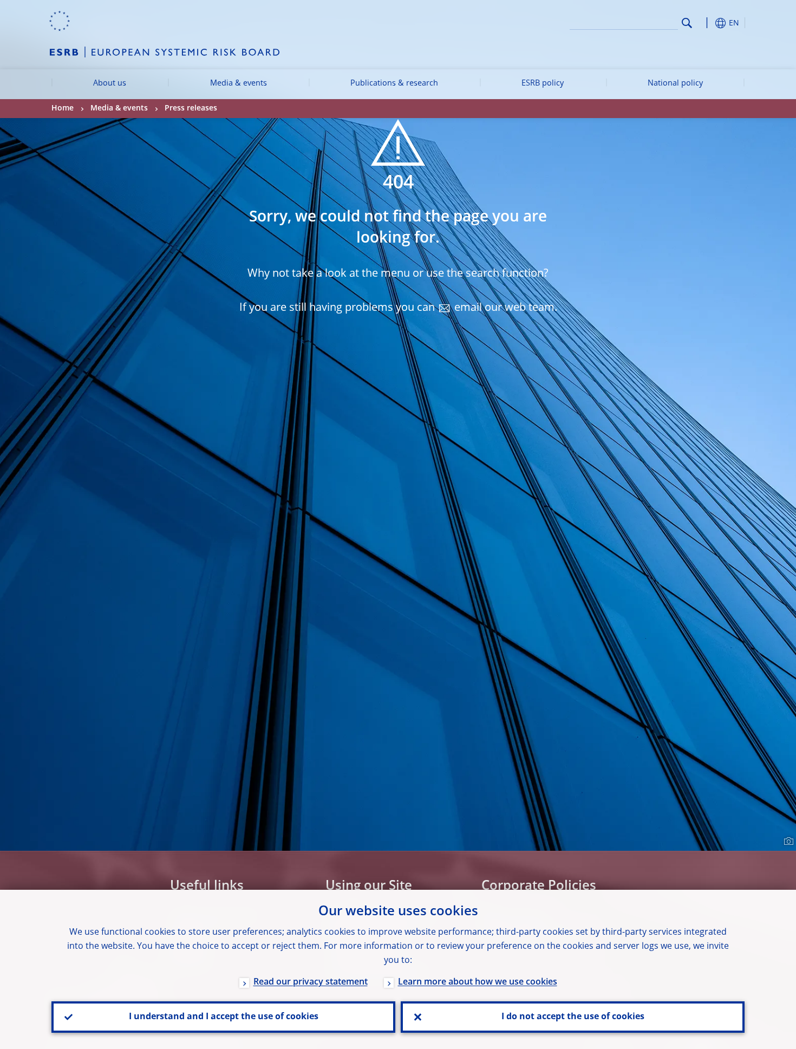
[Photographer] (787, 841)
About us (109, 83)
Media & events (238, 83)
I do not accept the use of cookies (572, 1017)
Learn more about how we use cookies (477, 982)
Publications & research (394, 83)
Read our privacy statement (310, 982)
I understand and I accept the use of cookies (223, 1017)
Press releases (191, 108)
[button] (707, 23)
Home (62, 108)
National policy (675, 83)
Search (687, 23)
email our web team (504, 308)
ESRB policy (542, 83)
